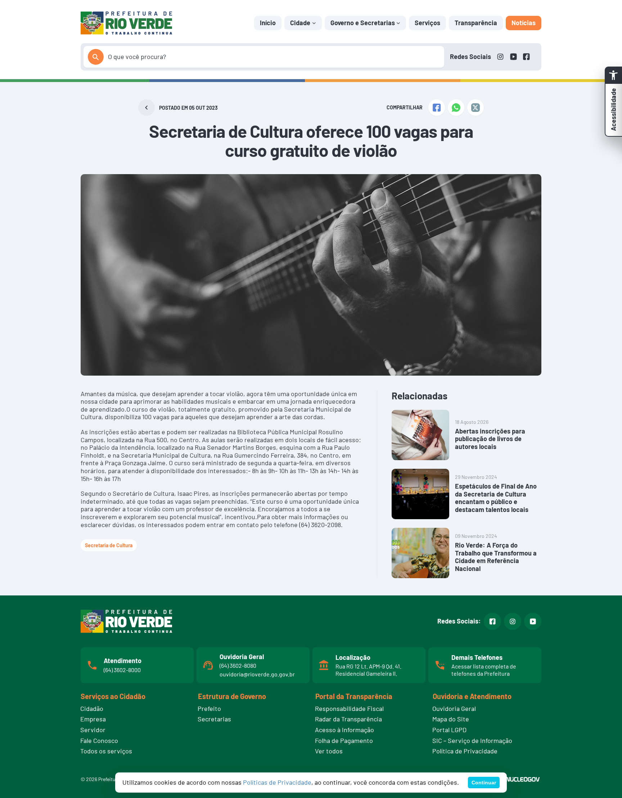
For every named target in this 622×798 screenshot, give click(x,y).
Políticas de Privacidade (277, 782)
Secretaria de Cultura (108, 545)
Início (268, 23)
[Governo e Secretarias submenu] (398, 23)
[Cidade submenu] (314, 23)
